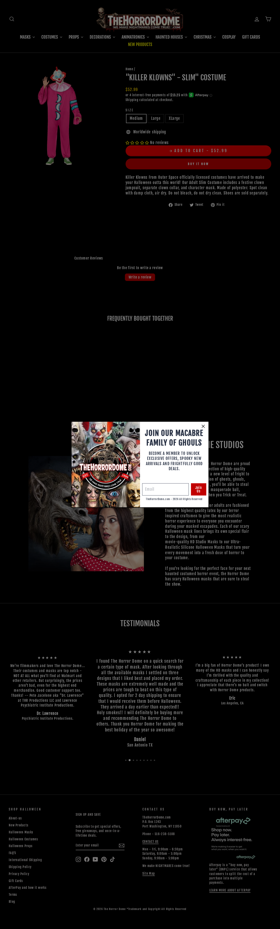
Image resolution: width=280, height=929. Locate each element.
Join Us (198, 489)
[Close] (203, 426)
